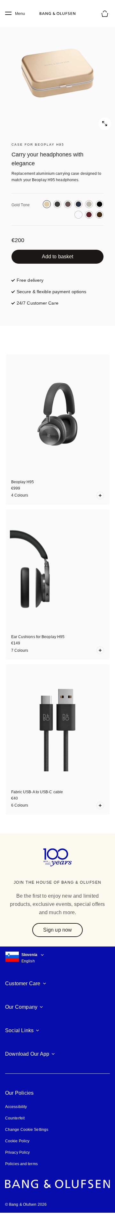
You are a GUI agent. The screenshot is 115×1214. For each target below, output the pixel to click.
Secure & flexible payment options (51, 291)
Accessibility (16, 1107)
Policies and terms (21, 1164)
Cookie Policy (17, 1141)
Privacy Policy (17, 1152)
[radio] (47, 204)
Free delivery (30, 280)
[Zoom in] (57, 73)
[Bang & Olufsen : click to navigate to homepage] (57, 13)
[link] (57, 257)
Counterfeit (15, 1118)
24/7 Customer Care (37, 303)
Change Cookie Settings (26, 1129)
